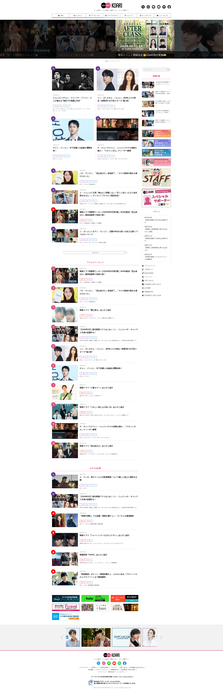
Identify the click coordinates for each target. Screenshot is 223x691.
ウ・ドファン (57, 108)
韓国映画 (114, 562)
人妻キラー (99, 395)
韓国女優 (100, 524)
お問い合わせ (148, 280)
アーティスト (95, 15)
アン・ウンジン (84, 242)
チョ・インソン (95, 562)
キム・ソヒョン (102, 108)
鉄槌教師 (91, 585)
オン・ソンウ (88, 454)
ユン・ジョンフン (116, 415)
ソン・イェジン (111, 158)
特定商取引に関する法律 (152, 295)
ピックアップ (146, 15)
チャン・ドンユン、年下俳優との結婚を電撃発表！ (101, 368)
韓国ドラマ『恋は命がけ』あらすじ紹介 (96, 446)
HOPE (82, 562)
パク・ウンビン (84, 184)
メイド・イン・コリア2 (60, 110)
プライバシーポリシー (102, 669)
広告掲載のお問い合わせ (152, 284)
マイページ (148, 277)
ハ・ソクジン (98, 318)
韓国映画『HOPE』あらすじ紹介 (93, 555)
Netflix (82, 454)
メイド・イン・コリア (84, 108)
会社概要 (147, 288)
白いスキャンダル (119, 108)
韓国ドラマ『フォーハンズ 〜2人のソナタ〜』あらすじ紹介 (105, 535)
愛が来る (105, 318)
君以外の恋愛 (102, 242)
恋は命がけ (93, 184)
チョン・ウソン (66, 108)
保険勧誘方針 (148, 292)
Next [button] (161, 637)
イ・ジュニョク (90, 203)
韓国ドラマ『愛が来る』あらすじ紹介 (95, 310)
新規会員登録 (148, 273)
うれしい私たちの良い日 (92, 415)
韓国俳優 (97, 585)
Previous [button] (62, 637)
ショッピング (163, 15)
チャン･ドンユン (58, 158)
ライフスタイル (112, 15)
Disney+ (82, 203)
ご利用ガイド (148, 269)
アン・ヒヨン (89, 318)
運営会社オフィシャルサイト (116, 672)
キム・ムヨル (83, 585)
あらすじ (82, 318)
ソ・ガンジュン (94, 242)
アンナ (82, 223)
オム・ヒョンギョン (105, 415)
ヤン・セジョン (107, 454)
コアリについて (149, 266)
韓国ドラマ (112, 318)
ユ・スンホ (83, 488)
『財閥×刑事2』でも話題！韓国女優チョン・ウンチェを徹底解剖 (107, 516)
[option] (81, 637)
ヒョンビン (74, 108)
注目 (61, 15)
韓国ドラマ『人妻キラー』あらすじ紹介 (96, 388)
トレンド (130, 15)
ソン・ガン (110, 108)
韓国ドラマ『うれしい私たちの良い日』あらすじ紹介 (102, 407)
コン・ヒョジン (90, 395)
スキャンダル (101, 158)
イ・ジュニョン (95, 543)
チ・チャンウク (120, 158)
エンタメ (79, 15)
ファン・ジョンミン (105, 562)
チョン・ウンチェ (85, 524)
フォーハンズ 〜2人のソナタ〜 (115, 543)
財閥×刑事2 (94, 524)
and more (95, 252)
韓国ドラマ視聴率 (97, 223)
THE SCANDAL (84, 340)
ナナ (126, 158)
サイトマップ (102, 672)
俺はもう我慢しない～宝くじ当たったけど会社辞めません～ (111, 203)
